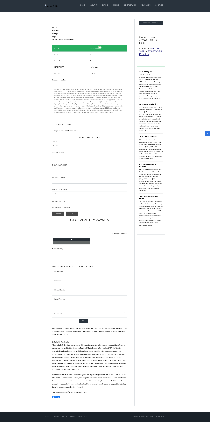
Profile (54, 27)
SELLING (116, 5)
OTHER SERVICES (130, 5)
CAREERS (56, 416)
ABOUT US (94, 5)
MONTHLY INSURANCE (62, 207)
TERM (54, 141)
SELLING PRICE (58, 153)
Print (67, 40)
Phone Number (60, 290)
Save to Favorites (58, 40)
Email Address (59, 299)
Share (71, 40)
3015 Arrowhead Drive (148, 137)
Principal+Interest (119, 234)
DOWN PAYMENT (59, 165)
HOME (82, 5)
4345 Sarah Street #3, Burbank (148, 165)
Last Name (58, 281)
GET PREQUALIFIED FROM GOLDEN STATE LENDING (151, 23)
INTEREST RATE (58, 177)
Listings (55, 33)
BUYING (105, 5)
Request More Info (59, 80)
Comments (58, 314)
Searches (55, 30)
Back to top (161, 416)
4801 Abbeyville (145, 72)
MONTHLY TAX (58, 202)
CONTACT (159, 5)
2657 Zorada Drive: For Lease (148, 198)
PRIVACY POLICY (82, 416)
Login (54, 37)
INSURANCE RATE (59, 189)
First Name (58, 272)
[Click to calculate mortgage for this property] (100, 47)
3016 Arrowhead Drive (148, 104)
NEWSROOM (145, 5)
